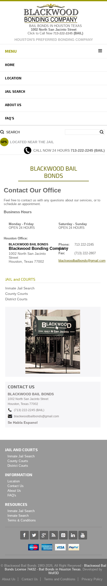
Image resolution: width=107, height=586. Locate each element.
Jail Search (15, 92)
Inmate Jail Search (20, 288)
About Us (13, 105)
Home (10, 65)
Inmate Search (18, 515)
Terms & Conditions (21, 520)
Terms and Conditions (59, 579)
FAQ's (9, 118)
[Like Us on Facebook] (24, 538)
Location (13, 78)
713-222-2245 (63, 33)
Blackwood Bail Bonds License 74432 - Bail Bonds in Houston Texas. (55, 567)
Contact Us (15, 486)
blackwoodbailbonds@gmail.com (82, 260)
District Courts (16, 299)
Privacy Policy (92, 579)
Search (13, 132)
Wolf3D (53, 573)
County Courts (16, 294)
